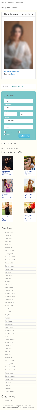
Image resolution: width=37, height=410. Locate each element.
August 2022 (9, 379)
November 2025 (10, 260)
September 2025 (10, 266)
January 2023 (9, 364)
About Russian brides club (26, 408)
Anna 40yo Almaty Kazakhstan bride (28, 218)
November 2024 (10, 296)
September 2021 (10, 391)
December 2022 (10, 367)
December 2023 (10, 330)
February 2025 (9, 287)
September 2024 (10, 303)
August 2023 (9, 342)
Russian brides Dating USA (9, 148)
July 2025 (8, 272)
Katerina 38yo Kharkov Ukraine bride (6, 173)
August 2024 (9, 306)
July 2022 (8, 382)
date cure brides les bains (11, 71)
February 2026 (9, 251)
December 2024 (10, 293)
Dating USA (14, 74)
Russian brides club (17, 87)
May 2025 (8, 278)
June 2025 (8, 275)
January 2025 (9, 290)
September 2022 (10, 376)
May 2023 (8, 351)
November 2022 (10, 370)
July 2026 (8, 235)
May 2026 (8, 241)
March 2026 (8, 248)
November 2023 (10, 333)
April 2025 (8, 281)
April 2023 (8, 355)
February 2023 (9, 361)
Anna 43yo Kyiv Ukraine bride (6, 219)
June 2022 (8, 385)
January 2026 (9, 254)
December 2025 (10, 257)
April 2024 (8, 318)
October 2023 (9, 336)
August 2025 (9, 269)
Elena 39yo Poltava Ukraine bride (6, 196)
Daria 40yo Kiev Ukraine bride (29, 173)
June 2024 (8, 312)
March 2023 (8, 358)
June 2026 (8, 238)
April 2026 (8, 245)
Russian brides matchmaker (12, 2)
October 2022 (9, 373)
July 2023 (8, 345)
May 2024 (8, 315)
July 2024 (8, 309)
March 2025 (8, 284)
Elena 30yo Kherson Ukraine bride (29, 196)
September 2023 (10, 339)
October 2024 (9, 300)
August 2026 (9, 232)
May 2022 (8, 388)
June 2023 (8, 348)
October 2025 (9, 263)
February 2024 (9, 324)
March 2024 (8, 321)
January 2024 (9, 327)
